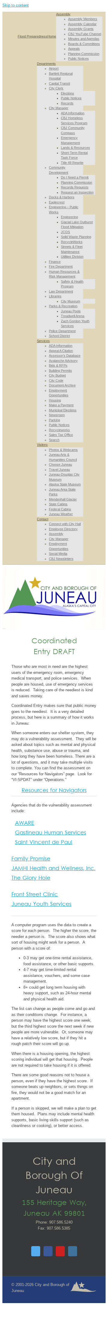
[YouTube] (60, 1251)
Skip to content (15, 5)
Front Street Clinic (34, 895)
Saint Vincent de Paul (43, 842)
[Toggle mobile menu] (3, 627)
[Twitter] (35, 1251)
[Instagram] (72, 1251)
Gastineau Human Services (50, 833)
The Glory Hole (30, 878)
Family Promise (30, 859)
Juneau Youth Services (41, 904)
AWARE (24, 823)
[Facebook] (48, 1251)
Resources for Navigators (54, 791)
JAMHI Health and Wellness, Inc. (53, 869)
